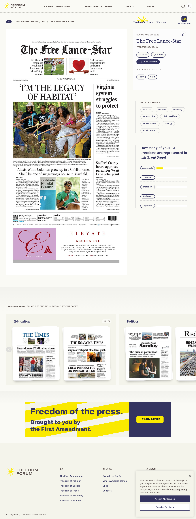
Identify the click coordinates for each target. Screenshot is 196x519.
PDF (144, 54)
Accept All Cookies (165, 498)
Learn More (149, 419)
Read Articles (150, 62)
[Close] (189, 476)
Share (160, 54)
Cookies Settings (165, 507)
